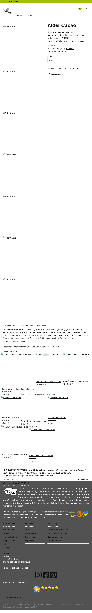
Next (6, 321)
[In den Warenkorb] (4, 21)
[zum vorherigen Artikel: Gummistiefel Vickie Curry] (33, 16)
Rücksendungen (54, 537)
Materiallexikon (10, 537)
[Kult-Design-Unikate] (7, 11)
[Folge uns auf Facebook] (46, 575)
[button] (67, 7)
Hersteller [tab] (41, 325)
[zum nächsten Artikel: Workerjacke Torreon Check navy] (36, 16)
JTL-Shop (36, 607)
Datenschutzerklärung (13, 475)
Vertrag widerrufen (12, 597)
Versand (70, 48)
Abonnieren (83, 479)
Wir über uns (8, 529)
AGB (27, 529)
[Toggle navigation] (6, 5)
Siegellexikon (9, 540)
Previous (8, 68)
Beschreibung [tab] (11, 325)
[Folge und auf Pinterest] (53, 575)
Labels (6, 533)
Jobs (5, 544)
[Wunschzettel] (71, 8)
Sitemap (6, 548)
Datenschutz (31, 537)
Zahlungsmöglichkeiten (57, 529)
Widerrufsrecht (32, 533)
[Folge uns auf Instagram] (38, 575)
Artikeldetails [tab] (27, 325)
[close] (4, 24)
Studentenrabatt (54, 540)
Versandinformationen (57, 533)
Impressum (30, 540)
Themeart (18, 607)
